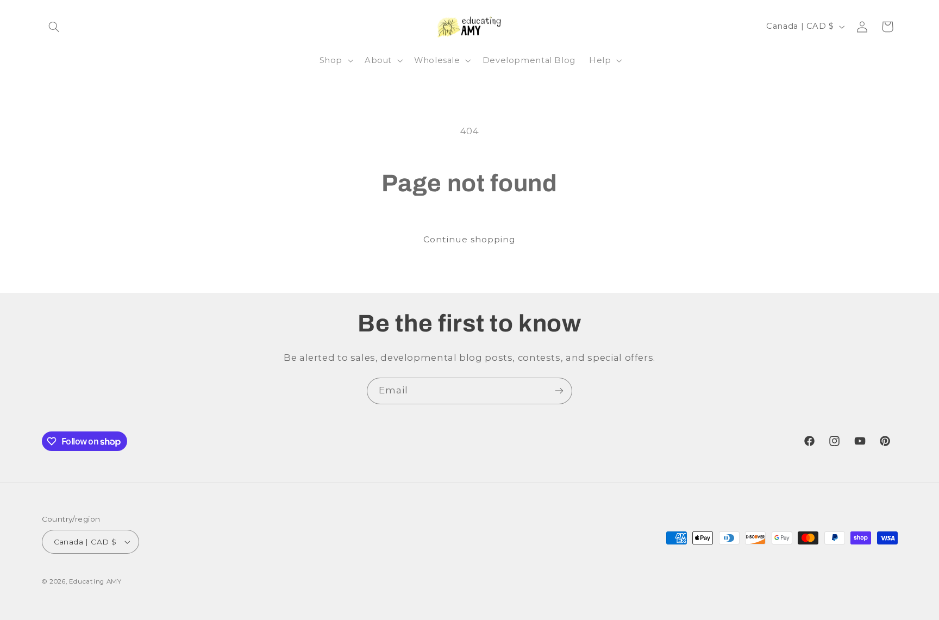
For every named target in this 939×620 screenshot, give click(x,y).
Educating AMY (95, 581)
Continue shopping (469, 239)
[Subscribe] (559, 391)
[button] (54, 26)
